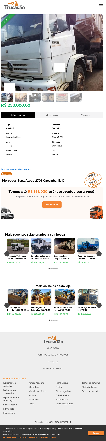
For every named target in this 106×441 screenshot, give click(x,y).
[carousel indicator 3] (53, 269)
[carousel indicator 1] (49, 269)
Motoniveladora (89, 387)
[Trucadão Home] (53, 5)
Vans (31, 403)
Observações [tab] (52, 115)
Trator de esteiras (91, 383)
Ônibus (32, 395)
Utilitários (34, 399)
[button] (7, 97)
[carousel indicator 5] (57, 269)
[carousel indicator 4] (55, 269)
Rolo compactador (91, 391)
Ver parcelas (52, 204)
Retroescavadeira (64, 403)
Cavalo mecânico (37, 391)
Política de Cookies (47, 437)
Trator (59, 387)
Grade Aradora (36, 383)
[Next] (99, 253)
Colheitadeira (62, 395)
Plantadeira (8, 409)
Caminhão (34, 387)
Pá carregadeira (63, 391)
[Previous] (7, 253)
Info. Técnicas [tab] (18, 115)
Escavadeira (62, 399)
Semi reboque (10, 404)
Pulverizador (9, 413)
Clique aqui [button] (6, 434)
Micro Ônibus (62, 383)
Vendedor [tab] (85, 115)
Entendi (96, 433)
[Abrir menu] (101, 6)
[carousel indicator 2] (51, 269)
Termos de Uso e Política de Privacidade (19, 437)
